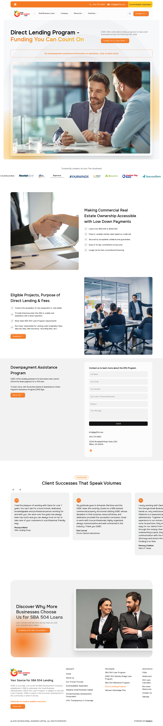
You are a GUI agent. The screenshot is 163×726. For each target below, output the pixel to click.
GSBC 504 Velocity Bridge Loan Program (118, 677)
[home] (22, 13)
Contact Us (147, 693)
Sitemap (145, 697)
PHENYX (149, 721)
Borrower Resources (146, 687)
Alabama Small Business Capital (79, 690)
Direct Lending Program (115, 686)
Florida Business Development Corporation (78, 695)
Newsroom (147, 676)
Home (68, 674)
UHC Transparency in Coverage (79, 700)
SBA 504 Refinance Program (117, 683)
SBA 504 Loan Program (115, 672)
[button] (47, 13)
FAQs (144, 672)
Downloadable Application (77, 686)
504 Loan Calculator (146, 681)
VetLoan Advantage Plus (115, 690)
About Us (70, 678)
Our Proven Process (74, 682)
